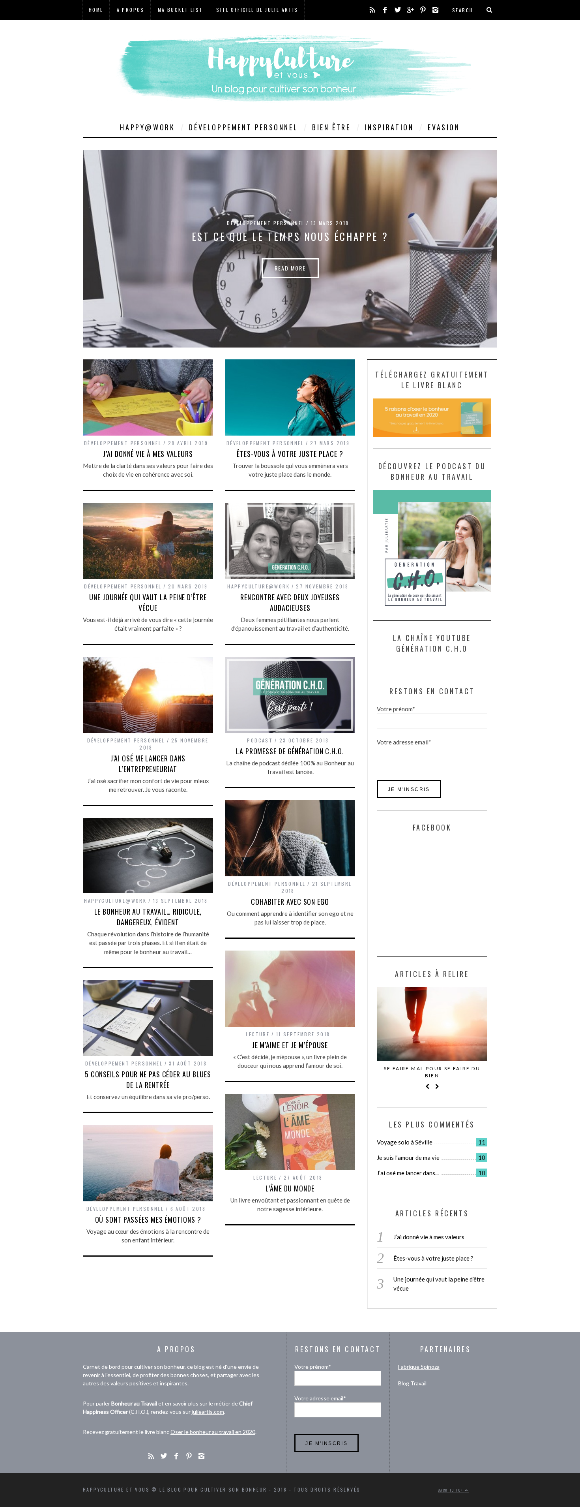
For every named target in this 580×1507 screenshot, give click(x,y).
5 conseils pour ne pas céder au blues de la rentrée (148, 1079)
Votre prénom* (396, 708)
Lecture (257, 1034)
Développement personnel (243, 127)
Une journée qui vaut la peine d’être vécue (147, 602)
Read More (290, 268)
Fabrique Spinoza (419, 1366)
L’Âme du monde (290, 1188)
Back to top (451, 1490)
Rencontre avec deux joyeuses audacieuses (289, 602)
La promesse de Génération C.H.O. (290, 751)
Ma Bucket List (180, 9)
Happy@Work (147, 127)
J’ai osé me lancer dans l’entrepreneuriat (148, 763)
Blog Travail (412, 1383)
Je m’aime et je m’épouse (290, 1045)
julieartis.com (208, 1411)
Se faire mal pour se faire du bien (432, 1072)
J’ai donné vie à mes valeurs (148, 454)
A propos (130, 9)
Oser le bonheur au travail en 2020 (212, 1431)
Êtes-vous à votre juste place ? (290, 454)
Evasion (444, 127)
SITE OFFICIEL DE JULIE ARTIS (257, 9)
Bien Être (331, 127)
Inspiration (389, 127)
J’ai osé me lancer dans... (408, 1172)
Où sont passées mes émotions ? (148, 1219)
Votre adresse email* (404, 742)
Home (96, 9)
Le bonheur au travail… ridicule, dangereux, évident (148, 916)
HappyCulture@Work (258, 586)
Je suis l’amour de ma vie (408, 1157)
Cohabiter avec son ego (290, 901)
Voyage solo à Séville (404, 1142)
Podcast (260, 740)
